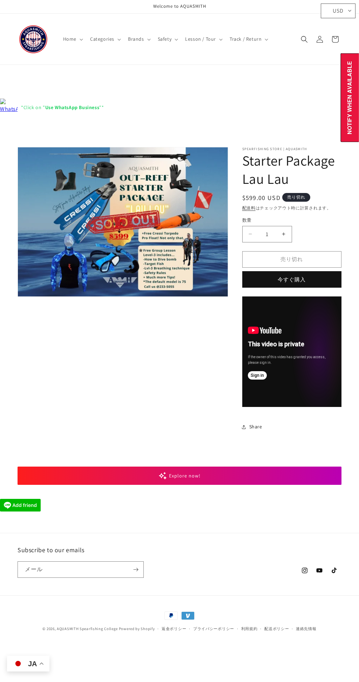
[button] (72, 39)
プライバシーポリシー (213, 628)
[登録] (135, 569)
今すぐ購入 (292, 279)
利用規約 (249, 628)
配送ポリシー (276, 628)
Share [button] (255, 426)
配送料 (249, 207)
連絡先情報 (306, 628)
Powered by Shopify (137, 628)
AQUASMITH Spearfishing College (87, 628)
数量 (247, 220)
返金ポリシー (174, 628)
